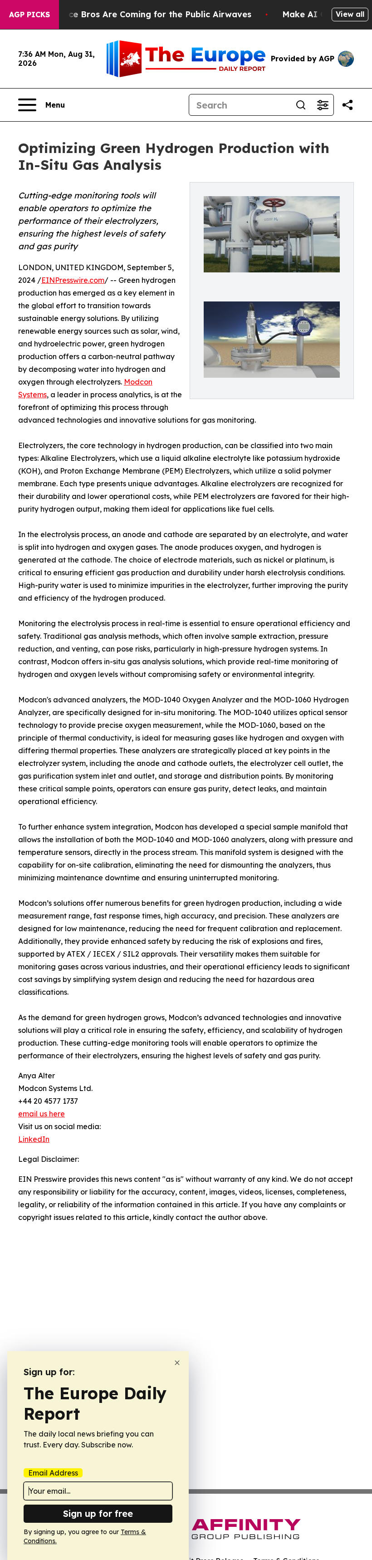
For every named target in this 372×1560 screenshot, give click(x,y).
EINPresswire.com (72, 280)
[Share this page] (347, 105)
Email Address (53, 1472)
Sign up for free (98, 1513)
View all (350, 14)
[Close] (177, 1362)
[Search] (301, 104)
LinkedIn (33, 1139)
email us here (41, 1113)
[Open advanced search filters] (322, 104)
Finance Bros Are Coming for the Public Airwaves (148, 14)
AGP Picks (29, 14)
